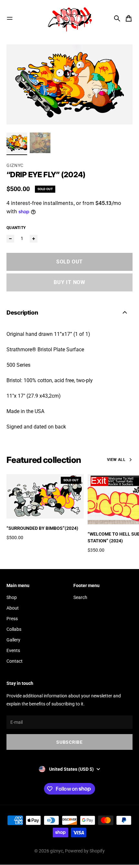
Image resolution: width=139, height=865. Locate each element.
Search (80, 597)
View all (116, 459)
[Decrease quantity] (10, 239)
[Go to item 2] (40, 143)
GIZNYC (15, 165)
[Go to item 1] (16, 143)
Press (12, 618)
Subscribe (69, 742)
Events (13, 650)
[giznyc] (69, 18)
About (12, 608)
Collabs (13, 629)
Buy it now (69, 282)
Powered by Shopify (85, 850)
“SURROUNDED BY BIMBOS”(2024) (42, 528)
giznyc (56, 850)
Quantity (16, 227)
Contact (14, 661)
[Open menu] (9, 18)
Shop (11, 597)
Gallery (13, 639)
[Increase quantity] (33, 239)
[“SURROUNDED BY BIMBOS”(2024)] (45, 496)
